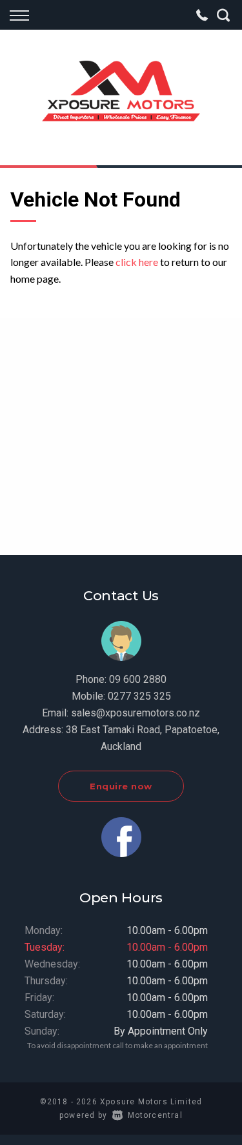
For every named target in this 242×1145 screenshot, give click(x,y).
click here (137, 262)
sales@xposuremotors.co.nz (135, 713)
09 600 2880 (137, 679)
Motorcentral (155, 1115)
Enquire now (121, 786)
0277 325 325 (139, 696)
